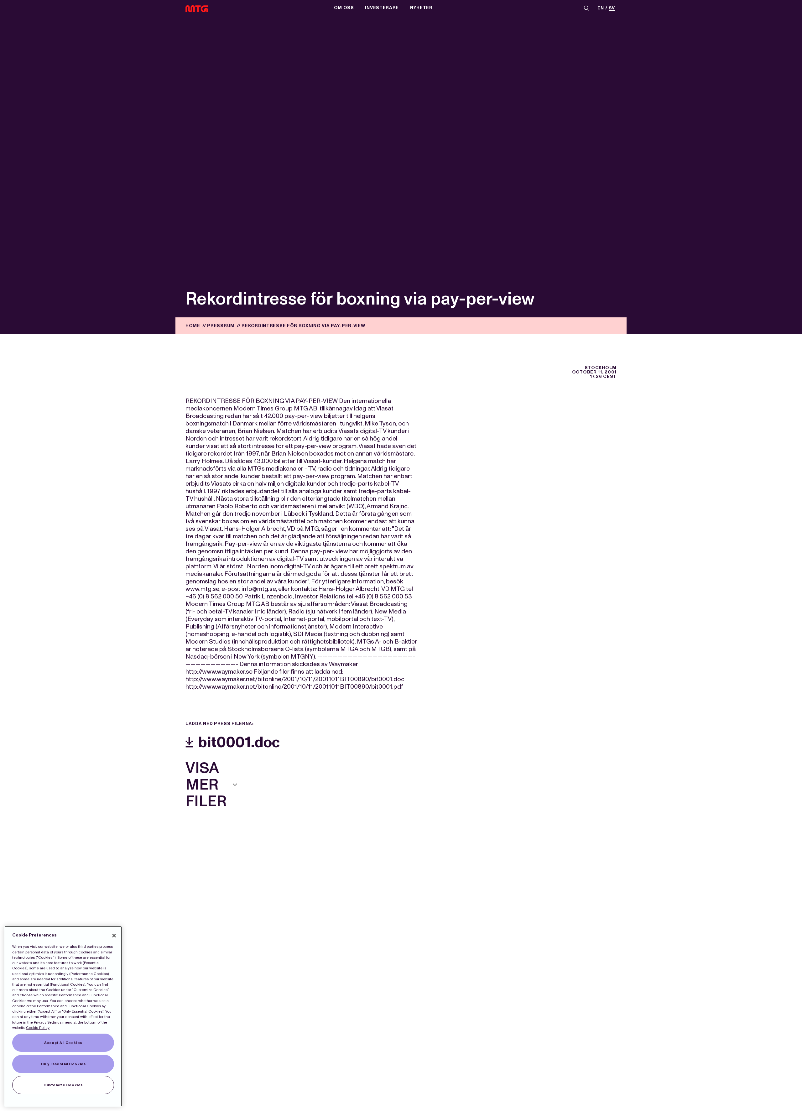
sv (612, 8)
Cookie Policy (37, 1027)
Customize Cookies (63, 1085)
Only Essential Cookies (63, 1064)
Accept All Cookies (63, 1043)
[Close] (114, 935)
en (600, 8)
